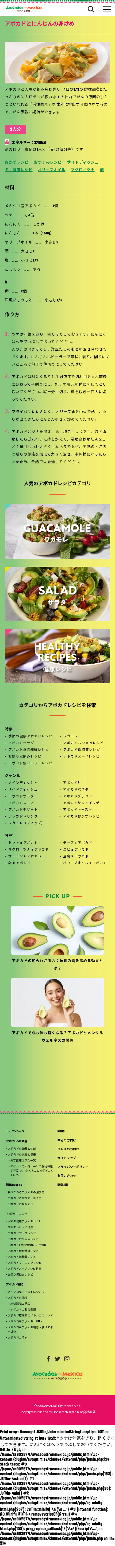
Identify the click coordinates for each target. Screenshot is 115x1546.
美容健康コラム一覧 (23, 1160)
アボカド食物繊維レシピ (28, 750)
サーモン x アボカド (24, 856)
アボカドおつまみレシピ (83, 743)
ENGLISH (62, 1185)
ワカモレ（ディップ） (26, 823)
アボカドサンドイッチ (81, 803)
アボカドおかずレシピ (81, 816)
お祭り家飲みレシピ (24, 756)
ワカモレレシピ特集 (20, 1227)
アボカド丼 (72, 783)
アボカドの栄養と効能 (22, 1148)
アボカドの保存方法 (20, 1204)
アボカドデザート (23, 810)
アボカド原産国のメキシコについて (30, 1315)
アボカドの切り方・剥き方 (25, 1198)
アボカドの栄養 (17, 1141)
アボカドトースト (77, 810)
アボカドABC (15, 1284)
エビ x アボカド (76, 849)
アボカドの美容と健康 (22, 1154)
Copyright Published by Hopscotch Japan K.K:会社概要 (58, 1412)
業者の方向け (66, 1140)
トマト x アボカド (23, 843)
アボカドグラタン (77, 796)
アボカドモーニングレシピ (25, 1263)
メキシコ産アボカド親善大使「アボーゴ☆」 (30, 1329)
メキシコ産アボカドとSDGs (25, 1321)
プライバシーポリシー (73, 1167)
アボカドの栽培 (18, 1298)
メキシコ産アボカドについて (26, 1292)
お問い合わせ (66, 1176)
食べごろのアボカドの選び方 (26, 1192)
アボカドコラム (18, 1337)
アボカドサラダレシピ (22, 1233)
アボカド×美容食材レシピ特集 (27, 1245)
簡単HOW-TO (14, 1185)
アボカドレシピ (17, 1214)
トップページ (15, 1131)
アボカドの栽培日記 (23, 1309)
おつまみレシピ (48, 163)
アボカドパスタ (76, 789)
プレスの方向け (68, 1149)
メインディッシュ (22, 783)
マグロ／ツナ (83, 170)
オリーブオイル (52, 170)
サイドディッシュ (83, 163)
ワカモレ (70, 736)
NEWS (61, 1131)
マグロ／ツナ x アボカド (28, 849)
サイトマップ (66, 1158)
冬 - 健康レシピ (19, 170)
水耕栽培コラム (20, 1303)
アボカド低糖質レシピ (81, 750)
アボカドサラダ (21, 743)
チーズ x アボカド (78, 843)
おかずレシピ (17, 163)
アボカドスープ (21, 803)
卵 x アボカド (19, 863)
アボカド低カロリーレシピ (30, 763)
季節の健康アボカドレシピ (30, 736)
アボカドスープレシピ (81, 756)
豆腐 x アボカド (76, 856)
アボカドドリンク (23, 816)
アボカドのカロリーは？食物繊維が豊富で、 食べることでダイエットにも (32, 1171)
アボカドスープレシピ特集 (24, 1268)
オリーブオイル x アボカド (85, 863)
